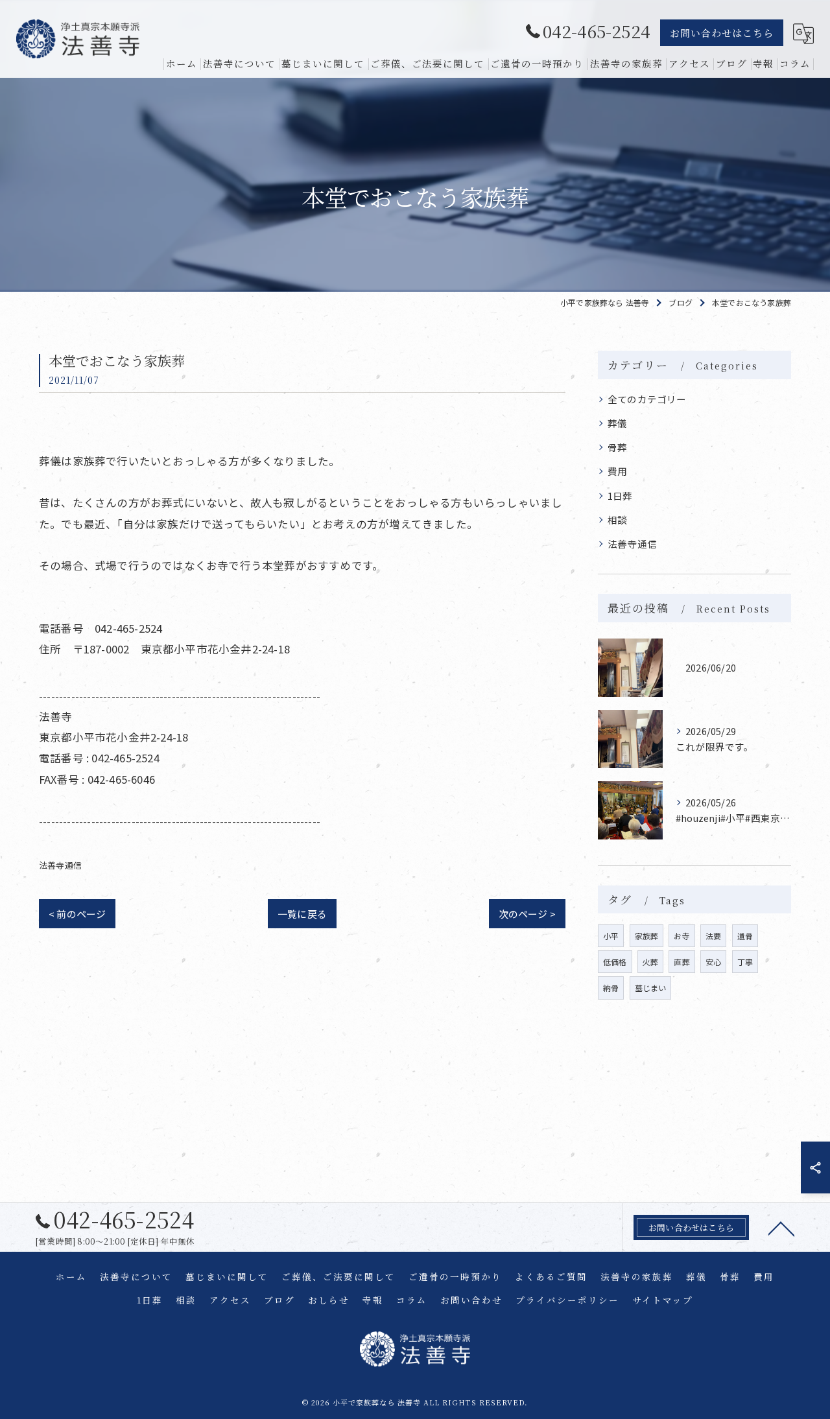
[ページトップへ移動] (781, 1228)
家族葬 (647, 935)
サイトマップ (662, 1299)
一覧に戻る (302, 914)
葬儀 (617, 423)
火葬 (650, 961)
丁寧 (745, 961)
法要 (713, 935)
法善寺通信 (60, 865)
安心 (713, 961)
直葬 (681, 961)
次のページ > (527, 914)
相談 (617, 519)
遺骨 (745, 935)
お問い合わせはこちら (722, 33)
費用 (617, 471)
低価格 (615, 961)
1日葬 (620, 495)
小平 (611, 935)
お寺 (681, 935)
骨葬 (617, 447)
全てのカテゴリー (647, 399)
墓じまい (651, 987)
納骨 (611, 987)
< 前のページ (77, 914)
